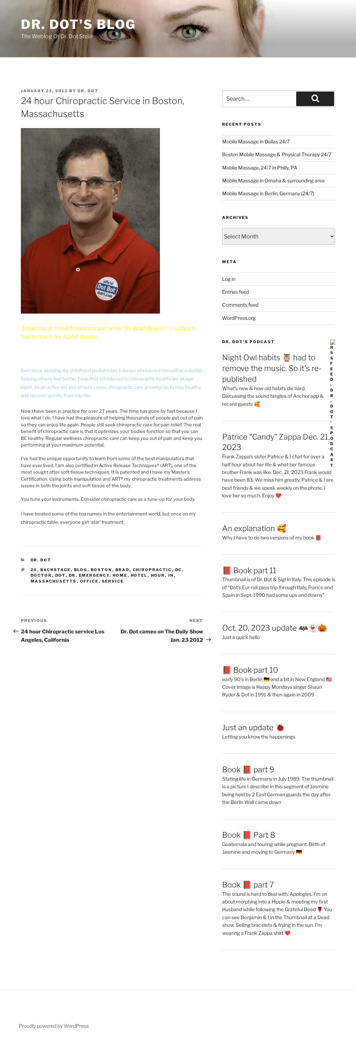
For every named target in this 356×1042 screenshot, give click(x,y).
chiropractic (152, 569)
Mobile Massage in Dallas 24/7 (256, 141)
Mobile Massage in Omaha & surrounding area (273, 180)
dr (72, 575)
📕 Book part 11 (249, 570)
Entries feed (235, 292)
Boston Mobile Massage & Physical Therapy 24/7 (276, 154)
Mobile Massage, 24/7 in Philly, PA (259, 168)
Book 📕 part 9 (248, 769)
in (171, 575)
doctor (41, 575)
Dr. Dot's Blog (78, 24)
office (89, 581)
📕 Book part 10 (250, 669)
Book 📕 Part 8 (248, 834)
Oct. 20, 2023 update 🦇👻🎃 (274, 627)
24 (34, 569)
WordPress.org (239, 318)
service (113, 581)
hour (158, 575)
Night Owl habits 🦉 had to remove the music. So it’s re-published (272, 368)
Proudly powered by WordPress (54, 1026)
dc (178, 569)
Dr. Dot (88, 90)
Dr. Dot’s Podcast (248, 341)
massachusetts (54, 581)
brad (122, 569)
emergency (94, 575)
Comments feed (240, 305)
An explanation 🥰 (254, 528)
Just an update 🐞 (253, 727)
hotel (139, 575)
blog (81, 569)
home (120, 575)
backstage (55, 569)
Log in (228, 279)
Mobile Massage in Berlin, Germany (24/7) (268, 193)
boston (101, 569)
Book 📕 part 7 (248, 884)
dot (60, 575)
